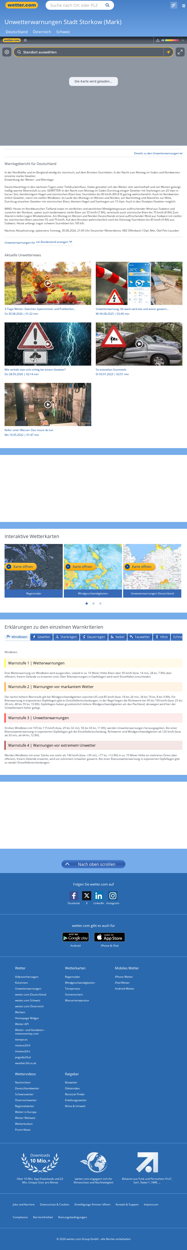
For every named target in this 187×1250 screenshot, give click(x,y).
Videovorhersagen (26, 977)
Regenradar (72, 977)
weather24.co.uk (25, 1063)
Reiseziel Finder (75, 1094)
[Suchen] (106, 5)
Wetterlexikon (24, 1124)
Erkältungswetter (76, 1100)
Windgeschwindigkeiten (80, 983)
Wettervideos (25, 1074)
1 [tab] (86, 603)
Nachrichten (23, 1082)
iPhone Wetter (124, 977)
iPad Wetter (122, 983)
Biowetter (71, 1082)
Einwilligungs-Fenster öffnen (92, 1204)
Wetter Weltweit (25, 1118)
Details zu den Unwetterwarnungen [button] (157, 153)
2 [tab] (93, 603)
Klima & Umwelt (75, 1106)
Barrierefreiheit (43, 1217)
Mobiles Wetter (127, 968)
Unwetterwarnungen (28, 989)
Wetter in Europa (25, 1112)
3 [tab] (100, 603)
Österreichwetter (26, 1100)
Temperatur (72, 989)
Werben (20, 1012)
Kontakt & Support (127, 1204)
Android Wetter (124, 989)
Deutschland (17, 32)
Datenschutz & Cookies (54, 1204)
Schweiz (63, 32)
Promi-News (23, 1130)
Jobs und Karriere (24, 1204)
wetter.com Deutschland (30, 994)
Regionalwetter (24, 1106)
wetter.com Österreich (29, 1006)
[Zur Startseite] (23, 5)
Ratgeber (72, 1074)
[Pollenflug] (173, 5)
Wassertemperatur (77, 1000)
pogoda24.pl (23, 1057)
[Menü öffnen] (182, 5)
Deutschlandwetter (27, 1088)
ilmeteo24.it (22, 1051)
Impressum (151, 1204)
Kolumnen (21, 983)
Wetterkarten (75, 968)
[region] (93, 91)
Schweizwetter (24, 1094)
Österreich (42, 32)
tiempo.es (21, 1039)
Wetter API (22, 1024)
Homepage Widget (27, 1018)
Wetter (20, 968)
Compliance (20, 1217)
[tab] (17, 637)
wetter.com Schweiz (27, 1000)
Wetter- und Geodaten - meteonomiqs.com (30, 1031)
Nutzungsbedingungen (72, 1217)
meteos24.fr (23, 1045)
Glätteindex (72, 1088)
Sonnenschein (74, 994)
